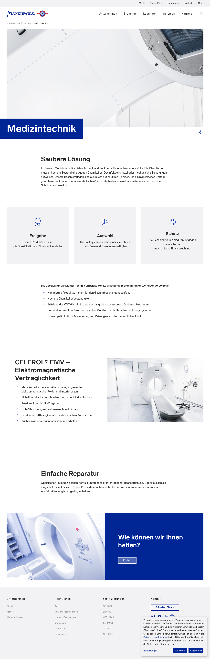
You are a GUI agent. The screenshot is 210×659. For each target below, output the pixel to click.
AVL (57, 606)
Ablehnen (180, 650)
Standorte (12, 606)
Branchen (130, 13)
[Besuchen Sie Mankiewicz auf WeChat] (172, 616)
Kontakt (188, 3)
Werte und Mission (16, 617)
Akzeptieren (196, 650)
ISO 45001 (108, 628)
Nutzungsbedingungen (66, 611)
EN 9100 (107, 611)
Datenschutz (61, 628)
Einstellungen (150, 650)
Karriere (187, 13)
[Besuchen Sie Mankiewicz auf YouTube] (159, 616)
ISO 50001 (108, 634)
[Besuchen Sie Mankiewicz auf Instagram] (153, 616)
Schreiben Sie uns (165, 607)
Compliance (60, 634)
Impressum (60, 623)
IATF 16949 (108, 617)
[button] (199, 3)
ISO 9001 (107, 606)
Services (169, 13)
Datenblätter (156, 3)
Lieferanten (173, 3)
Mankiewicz (12, 23)
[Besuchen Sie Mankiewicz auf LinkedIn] (166, 616)
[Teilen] (200, 132)
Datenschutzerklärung (154, 637)
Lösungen (150, 13)
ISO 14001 (108, 623)
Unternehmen (108, 13)
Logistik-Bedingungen (66, 617)
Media (142, 3)
